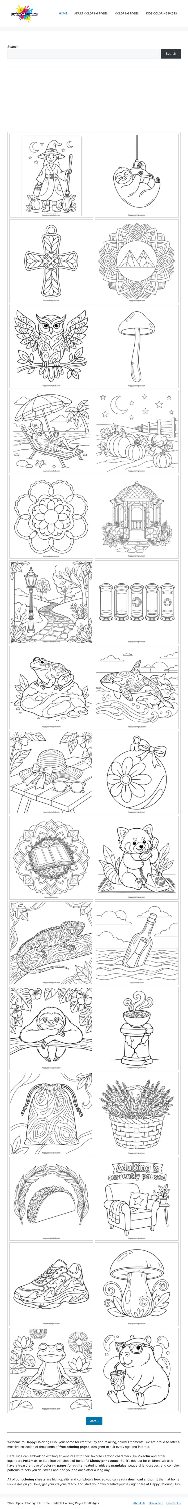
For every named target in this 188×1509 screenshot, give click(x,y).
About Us (139, 1503)
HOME (63, 13)
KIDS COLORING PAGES (161, 13)
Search (12, 46)
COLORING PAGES (127, 13)
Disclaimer (156, 1503)
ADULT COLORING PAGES (91, 13)
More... (94, 1421)
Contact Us (173, 1503)
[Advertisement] (94, 99)
